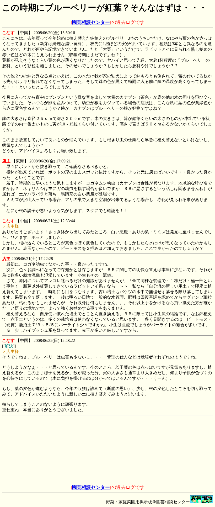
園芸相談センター (91, 22)
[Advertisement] (67, 450)
